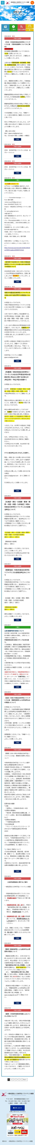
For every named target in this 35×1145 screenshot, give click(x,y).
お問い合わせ (18, 1108)
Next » (25, 1079)
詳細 (17, 139)
